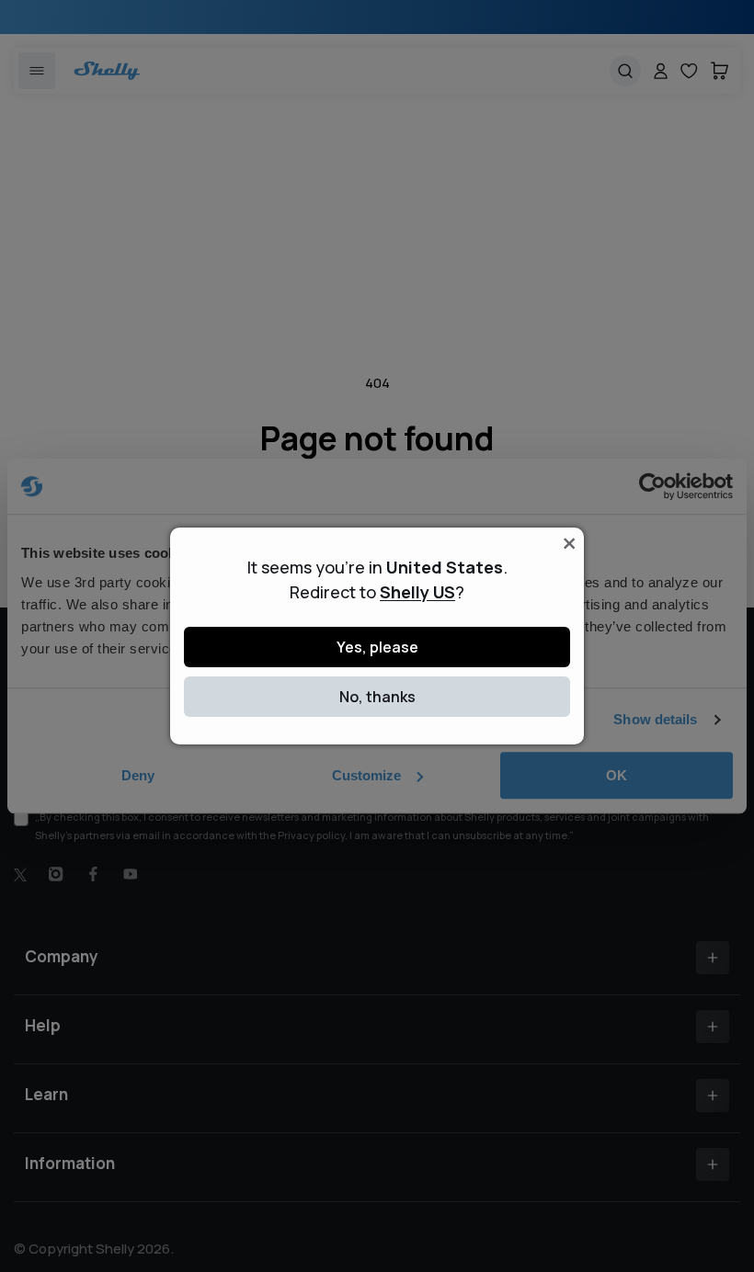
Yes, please (377, 647)
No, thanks (377, 697)
